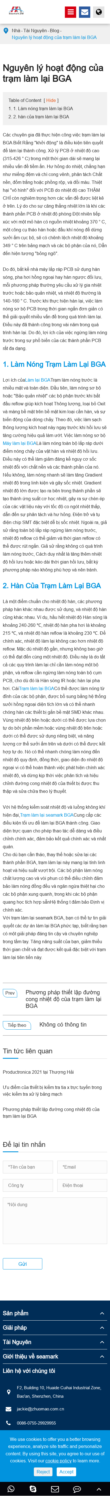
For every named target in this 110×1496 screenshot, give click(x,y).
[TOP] (99, 1489)
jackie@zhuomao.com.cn (40, 1408)
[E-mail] (55, 1489)
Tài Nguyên (35, 30)
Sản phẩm (15, 1313)
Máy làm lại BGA (19, 443)
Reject (43, 1471)
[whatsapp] (11, 1489)
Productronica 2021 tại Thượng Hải (38, 1072)
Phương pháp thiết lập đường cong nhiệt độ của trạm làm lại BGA (63, 999)
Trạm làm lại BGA (36, 688)
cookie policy (58, 1460)
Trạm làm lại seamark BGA (47, 814)
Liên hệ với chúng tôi (29, 1370)
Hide (51, 100)
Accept (66, 1471)
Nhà (16, 30)
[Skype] (33, 1489)
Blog (54, 30)
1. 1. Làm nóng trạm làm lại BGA (40, 108)
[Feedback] (77, 1489)
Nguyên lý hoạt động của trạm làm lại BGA (54, 37)
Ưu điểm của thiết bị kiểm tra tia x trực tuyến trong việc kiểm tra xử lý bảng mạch (52, 1091)
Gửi (22, 1264)
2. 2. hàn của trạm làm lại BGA (38, 116)
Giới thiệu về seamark (30, 1356)
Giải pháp (15, 1327)
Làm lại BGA (37, 379)
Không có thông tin (63, 1024)
